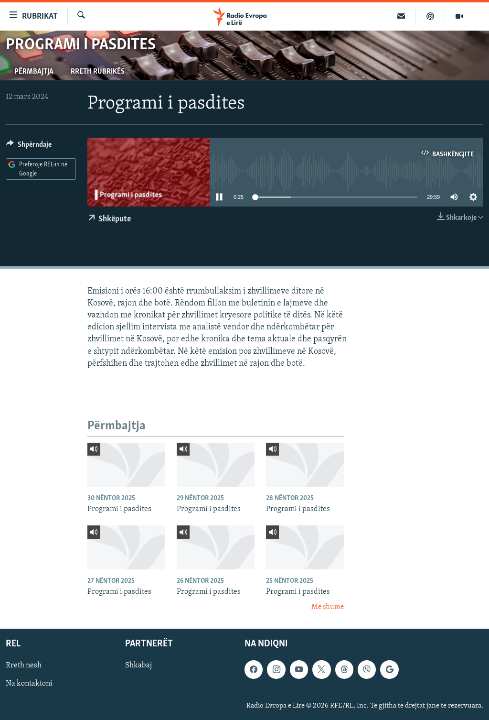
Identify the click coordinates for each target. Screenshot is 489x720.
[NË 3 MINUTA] (401, 16)
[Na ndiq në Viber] (367, 669)
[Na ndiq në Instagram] (276, 669)
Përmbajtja (33, 72)
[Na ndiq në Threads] (344, 669)
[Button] (29, 147)
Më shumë (327, 607)
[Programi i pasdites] (126, 465)
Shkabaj (138, 665)
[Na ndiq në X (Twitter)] (321, 669)
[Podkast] (430, 16)
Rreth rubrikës (98, 72)
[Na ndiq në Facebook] (253, 669)
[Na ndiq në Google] (389, 669)
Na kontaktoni (29, 683)
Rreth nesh (24, 665)
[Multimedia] (459, 16)
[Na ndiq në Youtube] (299, 669)
